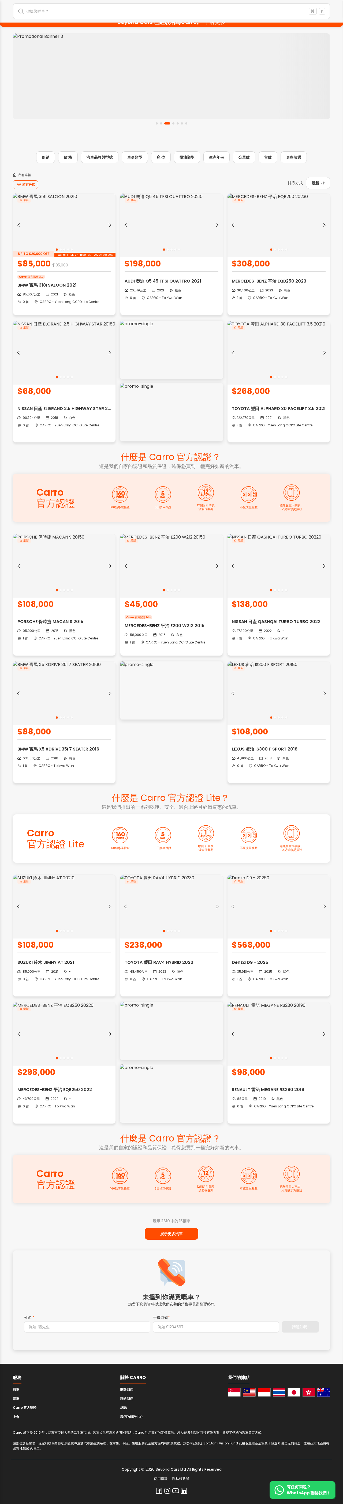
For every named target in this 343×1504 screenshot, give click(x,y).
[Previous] (18, 225)
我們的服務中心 (131, 1416)
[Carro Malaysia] (249, 1392)
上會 (16, 1416)
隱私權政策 (180, 1478)
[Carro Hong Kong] (309, 1392)
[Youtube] (175, 1490)
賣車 (16, 1398)
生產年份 (216, 157)
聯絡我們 (126, 1398)
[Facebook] (159, 1490)
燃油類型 (187, 157)
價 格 (68, 157)
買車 (16, 1389)
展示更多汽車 (171, 1233)
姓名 (29, 1317)
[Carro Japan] (294, 1392)
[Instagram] (167, 1490)
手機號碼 (161, 1317)
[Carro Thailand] (279, 1392)
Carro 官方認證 (24, 1407)
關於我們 (126, 1389)
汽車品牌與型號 (100, 157)
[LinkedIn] (184, 1490)
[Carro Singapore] (234, 1392)
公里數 (244, 157)
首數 (268, 157)
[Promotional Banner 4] (171, 76)
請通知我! (300, 1327)
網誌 (123, 1407)
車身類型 (134, 157)
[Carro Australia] (323, 1392)
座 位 (161, 157)
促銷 (45, 157)
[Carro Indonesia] (264, 1392)
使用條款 (161, 1478)
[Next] (110, 225)
